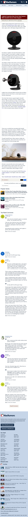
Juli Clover (20, 20)
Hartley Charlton (4, 448)
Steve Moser (3, 457)
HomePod (20, 106)
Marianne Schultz (17, 448)
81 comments (5, 179)
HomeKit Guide (7, 176)
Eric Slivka (16, 434)
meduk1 (6, 382)
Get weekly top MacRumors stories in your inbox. (14, 183)
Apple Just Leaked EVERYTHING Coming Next (14, 475)
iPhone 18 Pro (19, 5)
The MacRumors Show (9, 487)
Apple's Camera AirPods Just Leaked (12, 471)
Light (23, 515)
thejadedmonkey (8, 336)
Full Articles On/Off (11, 515)
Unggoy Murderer (9, 215)
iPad (6, 105)
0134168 (6, 354)
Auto (21, 515)
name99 (6, 259)
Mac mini (4, 5)
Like (11, 231)
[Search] (24, 2)
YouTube (5, 464)
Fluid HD (18, 515)
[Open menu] (1, 2)
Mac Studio (11, 5)
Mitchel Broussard (4, 443)
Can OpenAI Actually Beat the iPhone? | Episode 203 (15, 507)
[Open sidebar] (26, 2)
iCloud (14, 102)
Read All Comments (14, 406)
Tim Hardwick (16, 443)
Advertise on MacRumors (8, 428)
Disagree (14, 231)
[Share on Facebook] (25, 180)
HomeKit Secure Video (12, 25)
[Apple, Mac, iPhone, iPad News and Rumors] (10, 3)
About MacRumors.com (7, 425)
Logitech (23, 176)
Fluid (15, 515)
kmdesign (7, 252)
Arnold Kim (3, 434)
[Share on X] (21, 180)
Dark (26, 515)
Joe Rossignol (16, 439)
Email (1, 441)
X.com (4, 441)
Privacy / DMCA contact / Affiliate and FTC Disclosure (9, 511)
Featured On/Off (4, 515)
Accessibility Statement (4, 513)
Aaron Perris (16, 457)
